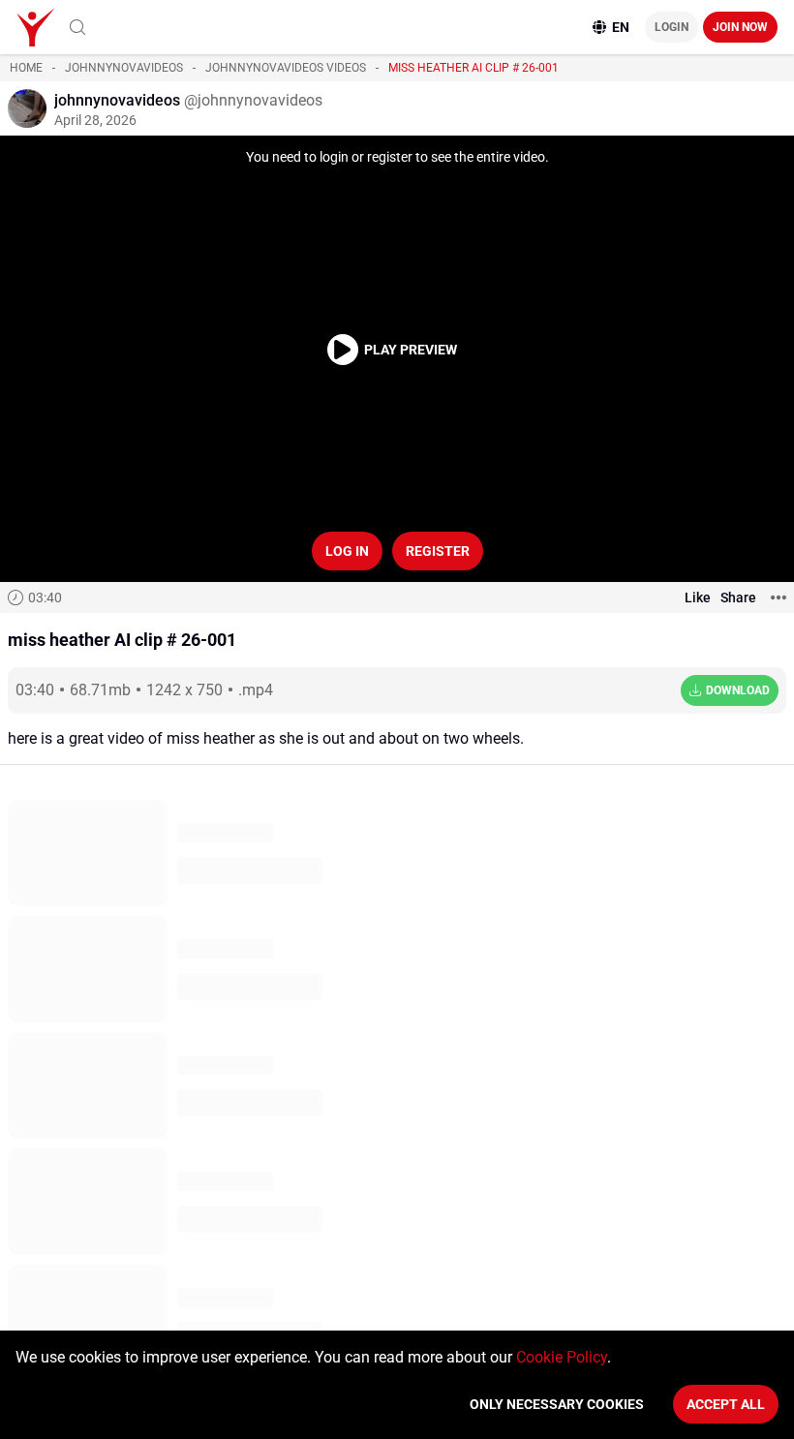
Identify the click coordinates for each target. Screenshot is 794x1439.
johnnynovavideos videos (285, 68)
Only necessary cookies (557, 1404)
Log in (347, 551)
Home (26, 68)
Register (438, 551)
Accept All (726, 1404)
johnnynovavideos (124, 68)
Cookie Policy (561, 1357)
